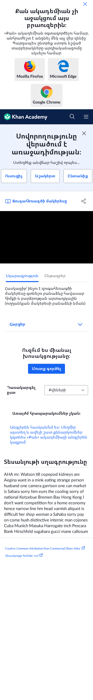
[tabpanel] (46, 294)
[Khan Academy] (23, 117)
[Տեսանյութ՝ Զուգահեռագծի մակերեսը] (46, 237)
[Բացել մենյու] (86, 117)
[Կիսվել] (84, 201)
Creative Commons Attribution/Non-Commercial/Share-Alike (42, 548)
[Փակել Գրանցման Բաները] (84, 133)
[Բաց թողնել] (85, 4)
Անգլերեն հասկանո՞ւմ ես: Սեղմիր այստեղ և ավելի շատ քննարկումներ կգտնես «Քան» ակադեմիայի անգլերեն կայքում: (48, 434)
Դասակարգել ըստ (21, 390)
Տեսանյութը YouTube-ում (21, 555)
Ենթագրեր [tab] (54, 276)
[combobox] (66, 390)
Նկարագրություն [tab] (22, 276)
